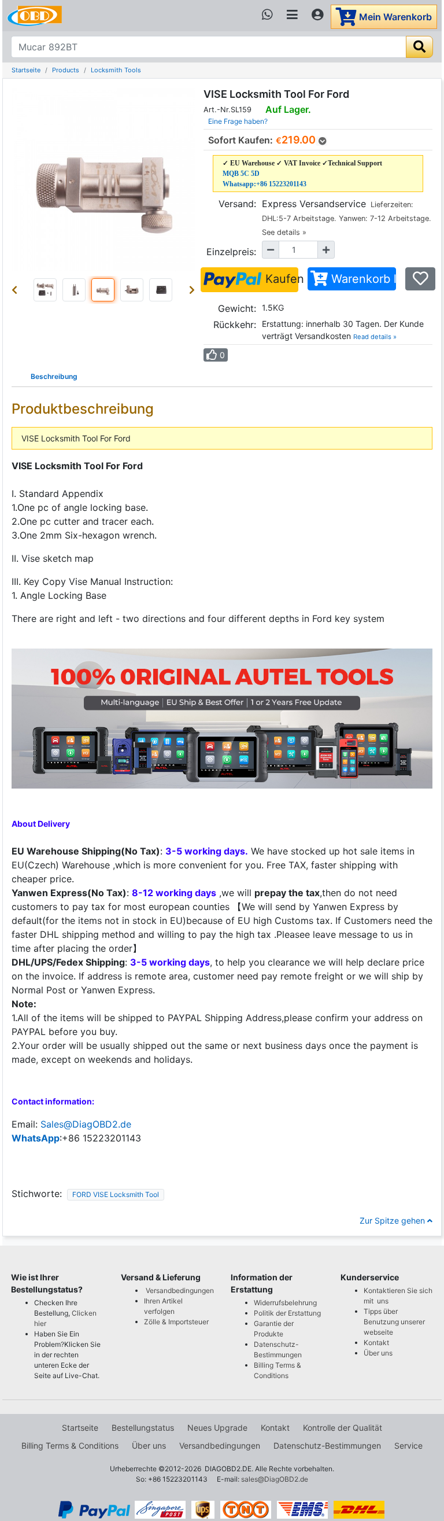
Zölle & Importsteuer (178, 1321)
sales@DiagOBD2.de (274, 1479)
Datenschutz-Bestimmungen (327, 1445)
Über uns (378, 1353)
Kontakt (376, 1342)
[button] (17, 290)
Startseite (26, 70)
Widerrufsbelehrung (285, 1302)
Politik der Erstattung (287, 1313)
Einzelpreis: (231, 251)
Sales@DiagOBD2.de (85, 1124)
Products (65, 70)
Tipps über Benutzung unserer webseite (394, 1321)
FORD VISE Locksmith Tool (115, 1194)
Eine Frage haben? (238, 121)
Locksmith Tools (116, 70)
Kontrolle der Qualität (342, 1427)
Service (408, 1445)
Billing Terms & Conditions (70, 1445)
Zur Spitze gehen (393, 1220)
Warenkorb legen (362, 279)
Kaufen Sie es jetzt (280, 279)
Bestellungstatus (143, 1427)
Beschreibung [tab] (54, 376)
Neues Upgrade (217, 1427)
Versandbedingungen (180, 1290)
